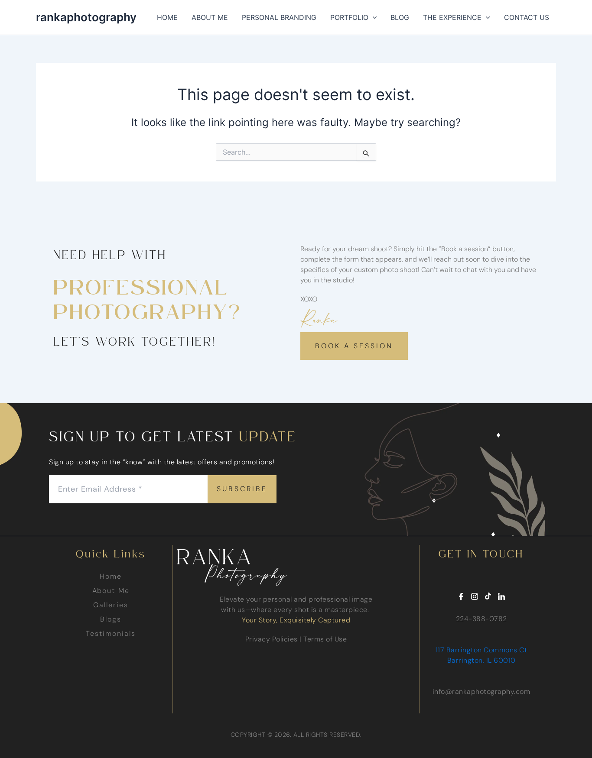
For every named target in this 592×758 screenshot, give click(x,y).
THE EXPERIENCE (452, 17)
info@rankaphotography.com (481, 691)
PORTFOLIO (349, 17)
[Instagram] (474, 597)
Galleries (110, 604)
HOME (167, 17)
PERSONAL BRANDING (279, 17)
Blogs (110, 619)
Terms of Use (325, 639)
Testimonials (110, 633)
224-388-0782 (481, 618)
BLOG (399, 17)
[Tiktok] (488, 597)
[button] (372, 17)
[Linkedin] (501, 597)
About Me (111, 590)
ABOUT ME (210, 17)
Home (111, 576)
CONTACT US (526, 17)
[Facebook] (461, 597)
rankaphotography (86, 17)
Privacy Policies (271, 639)
